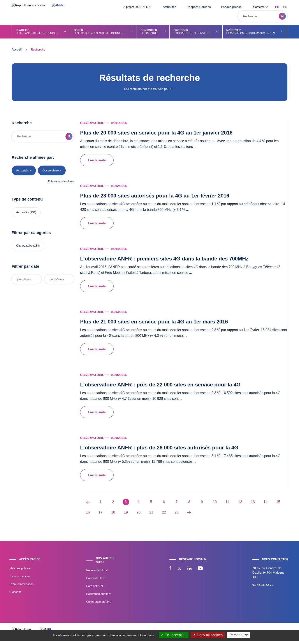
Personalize (238, 635)
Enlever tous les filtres (61, 181)
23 (177, 512)
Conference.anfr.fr (98, 601)
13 (253, 502)
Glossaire (15, 592)
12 (240, 502)
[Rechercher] (282, 16)
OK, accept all (175, 635)
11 (227, 502)
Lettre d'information (21, 584)
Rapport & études (198, 7)
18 (113, 512)
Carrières (259, 7)
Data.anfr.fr (93, 586)
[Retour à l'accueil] (57, 5)
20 (139, 512)
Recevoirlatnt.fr (96, 570)
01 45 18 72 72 (262, 585)
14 (265, 502)
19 (126, 512)
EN (285, 7)
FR (277, 7)
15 (278, 502)
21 (151, 512)
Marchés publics (19, 568)
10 (215, 502)
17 (100, 512)
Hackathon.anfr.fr (97, 594)
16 (88, 512)
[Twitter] (179, 569)
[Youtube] (200, 569)
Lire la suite (97, 160)
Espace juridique (19, 576)
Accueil (17, 49)
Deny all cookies (209, 635)
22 (164, 512)
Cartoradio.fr (94, 578)
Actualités (169, 7)
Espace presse (231, 7)
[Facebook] (170, 569)
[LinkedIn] (189, 569)
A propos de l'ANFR (136, 7)
